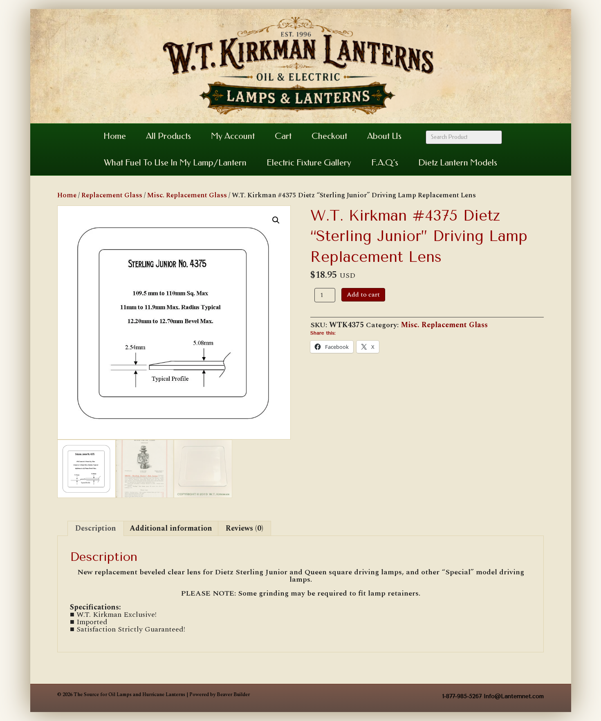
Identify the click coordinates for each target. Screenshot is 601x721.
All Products (168, 136)
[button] (276, 220)
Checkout (329, 136)
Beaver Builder (233, 695)
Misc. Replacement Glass (187, 195)
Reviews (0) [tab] (244, 528)
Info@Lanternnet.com (514, 696)
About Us (384, 136)
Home (114, 136)
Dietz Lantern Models (457, 162)
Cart (283, 136)
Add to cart (363, 294)
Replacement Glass (111, 195)
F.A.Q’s (384, 162)
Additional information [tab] (171, 528)
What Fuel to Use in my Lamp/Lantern (175, 162)
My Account (233, 136)
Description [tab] (95, 528)
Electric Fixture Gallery (309, 162)
